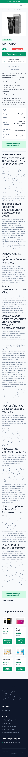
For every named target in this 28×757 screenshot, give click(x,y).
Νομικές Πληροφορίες (10, 720)
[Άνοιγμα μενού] (25, 5)
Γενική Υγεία (12, 9)
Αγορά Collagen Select (20, 641)
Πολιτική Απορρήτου (10, 726)
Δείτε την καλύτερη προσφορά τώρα (13, 144)
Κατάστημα (7, 710)
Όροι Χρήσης (8, 723)
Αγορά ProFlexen (7, 669)
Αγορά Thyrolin (20, 669)
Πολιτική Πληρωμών (10, 729)
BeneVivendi (5, 9)
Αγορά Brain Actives (7, 641)
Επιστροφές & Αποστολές (11, 732)
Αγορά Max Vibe (15, 54)
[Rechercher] (21, 5)
